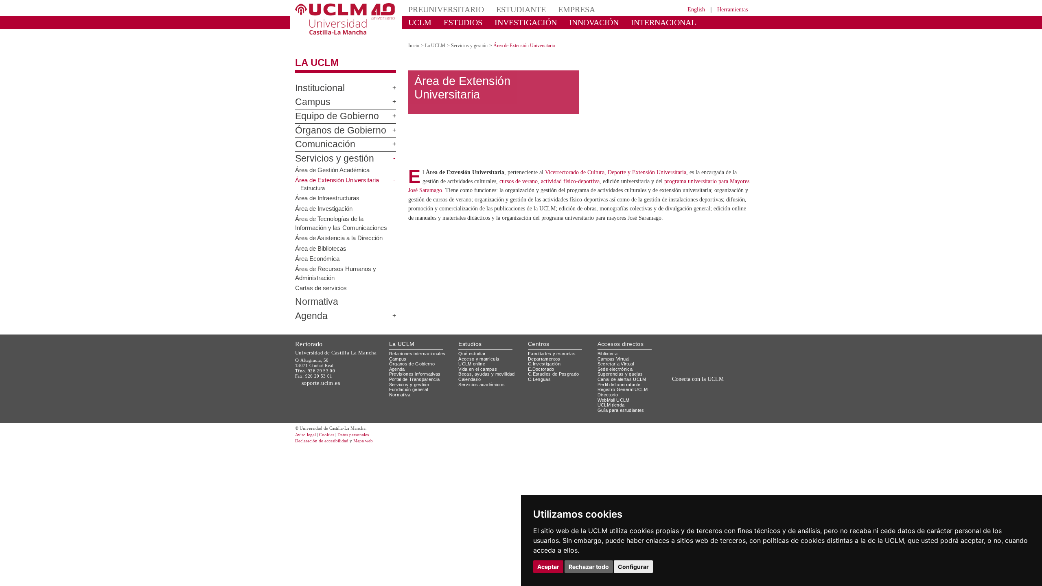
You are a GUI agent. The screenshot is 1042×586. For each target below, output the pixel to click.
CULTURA (683, 22)
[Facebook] (699, 390)
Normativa (313, 295)
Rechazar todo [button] (589, 566)
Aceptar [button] (548, 566)
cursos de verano (575, 195)
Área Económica (317, 251)
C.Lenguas (539, 372)
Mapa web (373, 434)
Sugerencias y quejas (622, 367)
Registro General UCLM (624, 382)
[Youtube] (726, 390)
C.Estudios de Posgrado (554, 367)
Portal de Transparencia (417, 372)
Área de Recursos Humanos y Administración (337, 266)
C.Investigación (545, 357)
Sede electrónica (617, 362)
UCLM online (473, 357)
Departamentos (546, 351)
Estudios (470, 337)
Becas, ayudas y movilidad (488, 367)
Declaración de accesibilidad (326, 434)
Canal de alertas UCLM (623, 372)
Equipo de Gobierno (328, 109)
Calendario (470, 372)
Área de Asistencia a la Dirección (340, 230)
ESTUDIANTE (506, 9)
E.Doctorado (542, 362)
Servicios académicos (483, 377)
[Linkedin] (715, 390)
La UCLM (312, 55)
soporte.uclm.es (324, 376)
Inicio (414, 38)
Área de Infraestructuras (329, 191)
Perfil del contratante (622, 377)
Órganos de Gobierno (331, 123)
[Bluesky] (708, 390)
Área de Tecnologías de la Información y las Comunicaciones (341, 215)
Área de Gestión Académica (333, 162)
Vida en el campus (479, 362)
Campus (309, 95)
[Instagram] (669, 390)
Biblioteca (609, 346)
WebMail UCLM (615, 392)
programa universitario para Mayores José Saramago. (479, 204)
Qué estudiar (473, 346)
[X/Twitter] (691, 390)
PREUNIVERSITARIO (440, 9)
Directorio (609, 388)
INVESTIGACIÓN (511, 22)
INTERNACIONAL (628, 22)
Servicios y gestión (328, 152)
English (689, 9)
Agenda (308, 309)
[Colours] (722, 348)
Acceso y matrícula (480, 351)
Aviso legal (306, 427)
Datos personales (364, 427)
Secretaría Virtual (618, 357)
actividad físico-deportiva (634, 195)
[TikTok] (680, 390)
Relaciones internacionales (420, 346)
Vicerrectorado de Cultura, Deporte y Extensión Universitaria (631, 186)
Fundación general (410, 382)
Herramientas (730, 9)
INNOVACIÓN (569, 22)
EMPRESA (556, 9)
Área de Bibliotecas (322, 241)
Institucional (316, 81)
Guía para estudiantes (623, 403)
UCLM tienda (612, 398)
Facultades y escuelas (553, 346)
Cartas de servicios (322, 280)
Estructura (313, 181)
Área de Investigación (325, 201)
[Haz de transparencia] (685, 348)
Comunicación (319, 137)
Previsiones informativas (417, 367)
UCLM (417, 22)
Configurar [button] (633, 566)
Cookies (331, 427)
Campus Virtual (615, 351)
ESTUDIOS (456, 22)
